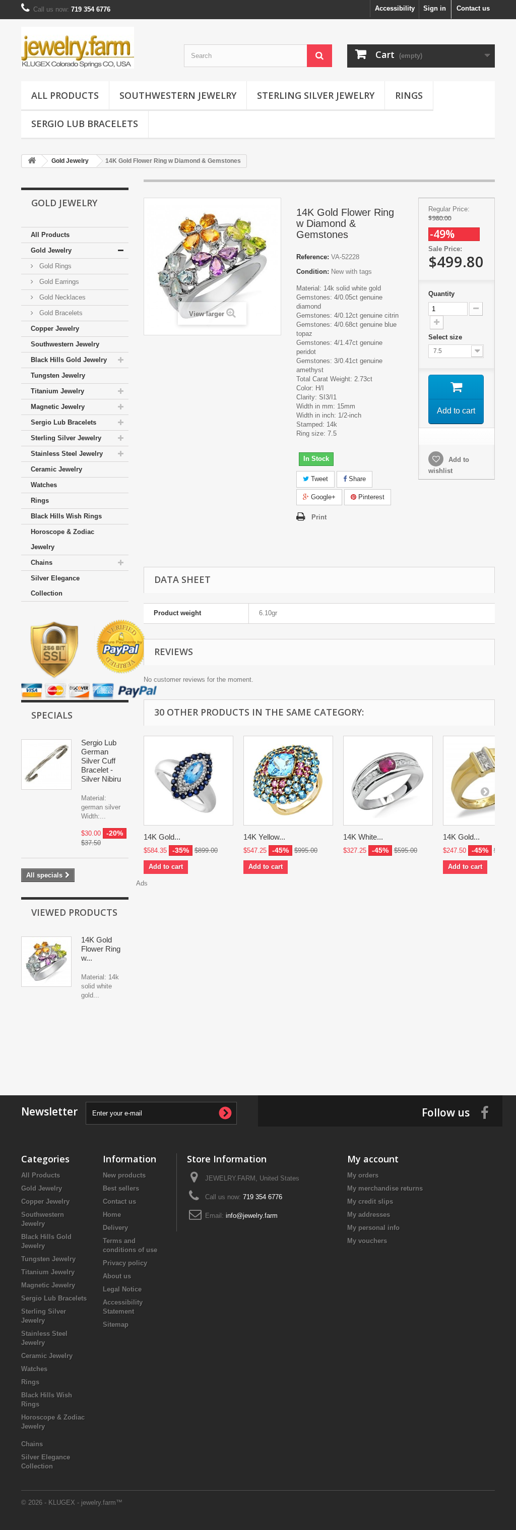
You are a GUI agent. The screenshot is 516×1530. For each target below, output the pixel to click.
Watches (44, 485)
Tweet (318, 479)
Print (319, 517)
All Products (65, 95)
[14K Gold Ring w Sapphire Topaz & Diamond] (188, 781)
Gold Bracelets (60, 313)
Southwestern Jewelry (177, 95)
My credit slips (370, 1201)
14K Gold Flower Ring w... (100, 948)
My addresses (368, 1214)
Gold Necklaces (61, 297)
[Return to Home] (31, 161)
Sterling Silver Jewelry (315, 95)
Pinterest (370, 497)
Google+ (322, 497)
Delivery (115, 1227)
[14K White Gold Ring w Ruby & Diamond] (388, 781)
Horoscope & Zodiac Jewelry (62, 539)
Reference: (312, 257)
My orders (362, 1175)
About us (117, 1276)
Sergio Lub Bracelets (84, 123)
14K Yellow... (264, 837)
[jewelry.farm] (95, 48)
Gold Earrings (58, 281)
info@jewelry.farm (252, 1215)
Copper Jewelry (55, 328)
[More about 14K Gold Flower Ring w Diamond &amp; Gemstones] (46, 961)
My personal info (373, 1227)
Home (112, 1214)
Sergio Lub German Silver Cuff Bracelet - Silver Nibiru (101, 760)
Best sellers (121, 1188)
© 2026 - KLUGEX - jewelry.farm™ (71, 1502)
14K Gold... (162, 837)
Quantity (441, 294)
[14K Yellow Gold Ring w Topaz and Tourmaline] (288, 781)
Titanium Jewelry (57, 391)
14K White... (363, 837)
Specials (52, 715)
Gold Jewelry (51, 250)
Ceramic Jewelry (56, 469)
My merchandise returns (385, 1188)
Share (356, 479)
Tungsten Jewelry (58, 375)
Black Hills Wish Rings (66, 516)
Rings (409, 95)
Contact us (473, 8)
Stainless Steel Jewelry (67, 453)
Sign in (434, 8)
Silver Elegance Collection (55, 585)
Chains (41, 562)
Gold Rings (54, 266)
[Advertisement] (258, 1045)
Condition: (312, 271)
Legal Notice (122, 1289)
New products (124, 1175)
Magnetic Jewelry (58, 406)
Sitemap (115, 1324)
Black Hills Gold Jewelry (69, 360)
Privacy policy (125, 1263)
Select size (446, 337)
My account (373, 1159)
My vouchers (367, 1241)
